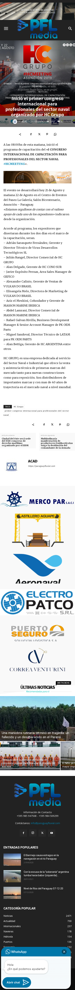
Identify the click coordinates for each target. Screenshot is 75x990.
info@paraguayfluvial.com (45, 823)
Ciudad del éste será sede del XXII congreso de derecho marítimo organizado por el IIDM (16, 442)
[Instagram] (32, 832)
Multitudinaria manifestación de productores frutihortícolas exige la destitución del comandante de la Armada (57, 443)
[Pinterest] (47, 134)
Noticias (43, 92)
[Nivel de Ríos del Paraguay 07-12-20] (12, 893)
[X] (39, 134)
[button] (64, 951)
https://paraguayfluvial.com (41, 466)
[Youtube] (51, 833)
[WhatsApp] (55, 134)
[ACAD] (15, 121)
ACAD (24, 121)
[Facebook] (31, 134)
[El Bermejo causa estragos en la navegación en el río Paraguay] (12, 860)
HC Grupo (19, 407)
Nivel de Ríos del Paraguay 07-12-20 (43, 888)
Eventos (8, 83)
